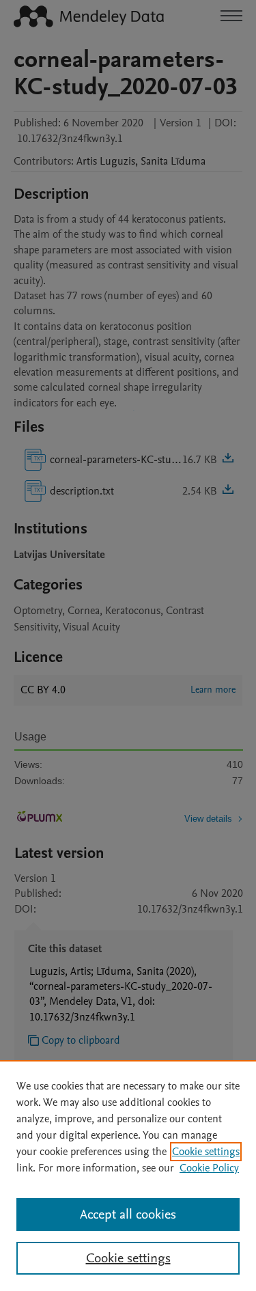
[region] (128, 1175)
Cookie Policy (209, 1168)
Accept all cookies (128, 1214)
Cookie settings (206, 1151)
